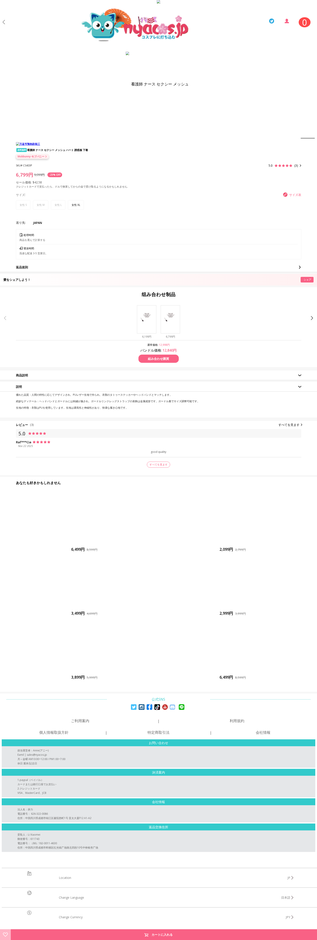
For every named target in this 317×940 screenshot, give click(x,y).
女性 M (41, 205)
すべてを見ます (289, 425)
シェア (307, 279)
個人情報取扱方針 (54, 732)
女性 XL (76, 205)
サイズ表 (295, 195)
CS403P (27, 165)
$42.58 (37, 182)
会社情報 (263, 732)
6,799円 (24, 174)
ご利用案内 (80, 720)
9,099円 (39, 175)
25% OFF (55, 175)
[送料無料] (84, 583)
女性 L (58, 205)
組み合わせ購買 (158, 359)
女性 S (23, 205)
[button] (312, 318)
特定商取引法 (158, 732)
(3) (32, 425)
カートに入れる (162, 934)
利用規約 (237, 720)
